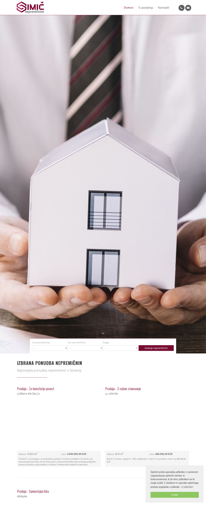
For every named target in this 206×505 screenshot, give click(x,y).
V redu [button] (174, 495)
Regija (106, 342)
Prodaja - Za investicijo (35, 388)
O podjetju (145, 7)
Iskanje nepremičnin (156, 348)
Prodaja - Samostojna (33, 491)
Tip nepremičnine (77, 342)
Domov (129, 7)
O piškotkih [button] (187, 487)
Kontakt (164, 7)
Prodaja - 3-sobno (123, 388)
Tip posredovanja (41, 342)
